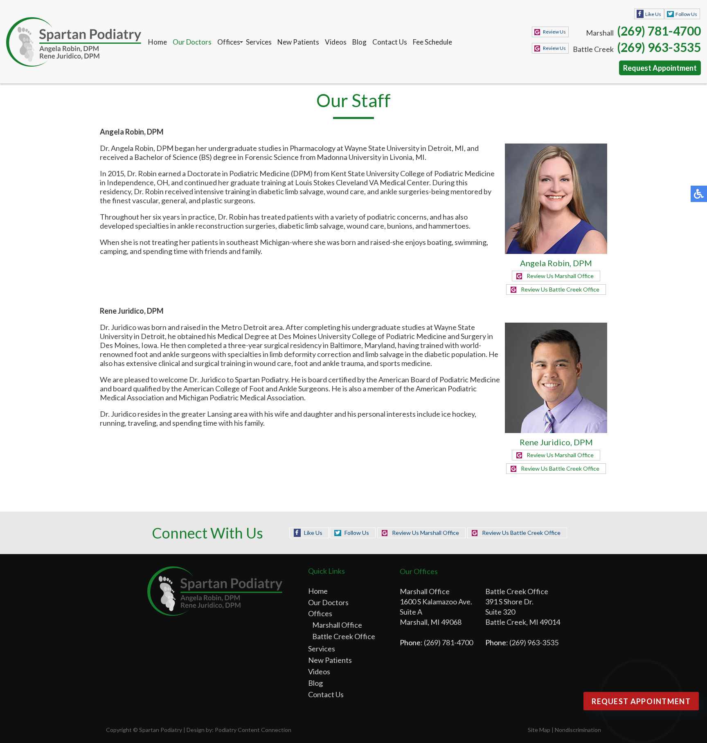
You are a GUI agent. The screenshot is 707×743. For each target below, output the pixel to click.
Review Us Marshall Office (560, 275)
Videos (336, 42)
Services (259, 42)
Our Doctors (192, 42)
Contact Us (389, 42)
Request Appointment (660, 67)
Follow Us (686, 14)
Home (157, 42)
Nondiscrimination (578, 729)
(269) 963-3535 (659, 47)
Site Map (539, 729)
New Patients (298, 42)
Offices (228, 42)
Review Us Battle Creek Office (560, 289)
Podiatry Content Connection (253, 729)
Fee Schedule (432, 42)
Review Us (554, 32)
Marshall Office (337, 624)
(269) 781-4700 (659, 30)
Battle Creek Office (343, 636)
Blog (359, 42)
